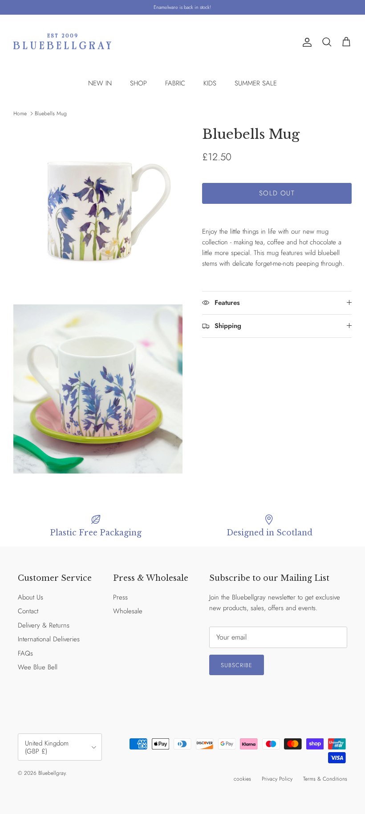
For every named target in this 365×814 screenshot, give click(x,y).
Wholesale (127, 611)
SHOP (138, 83)
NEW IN (100, 83)
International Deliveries (49, 639)
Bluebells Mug (51, 113)
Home (20, 113)
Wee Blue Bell (37, 667)
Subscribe (236, 665)
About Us (30, 597)
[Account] (305, 42)
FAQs (25, 653)
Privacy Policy (277, 779)
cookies (242, 779)
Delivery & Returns (43, 625)
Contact (28, 611)
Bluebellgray (51, 773)
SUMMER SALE (256, 83)
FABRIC (175, 83)
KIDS (209, 83)
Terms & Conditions (325, 779)
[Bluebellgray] (62, 42)
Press (120, 597)
